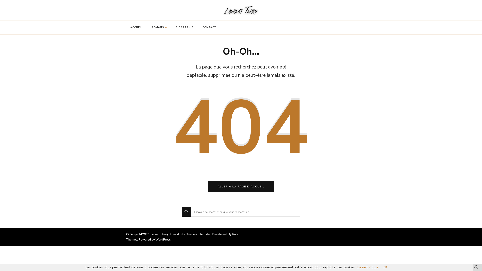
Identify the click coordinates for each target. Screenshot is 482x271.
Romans (158, 27)
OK (385, 267)
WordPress (163, 240)
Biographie (184, 27)
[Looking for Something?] (245, 212)
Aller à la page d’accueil (241, 186)
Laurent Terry (159, 234)
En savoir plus (367, 267)
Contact (209, 27)
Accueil (136, 27)
